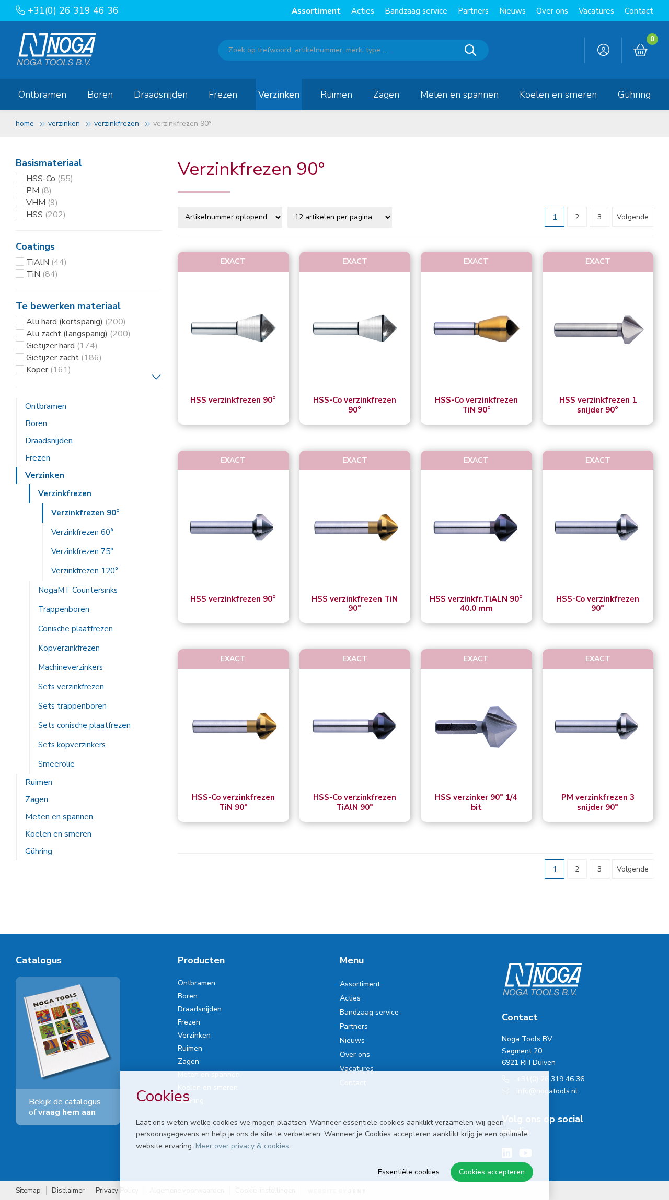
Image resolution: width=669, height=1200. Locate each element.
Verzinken (278, 94)
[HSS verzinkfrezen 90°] (233, 330)
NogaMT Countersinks (78, 590)
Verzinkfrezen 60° (82, 532)
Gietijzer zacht (64, 357)
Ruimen (336, 94)
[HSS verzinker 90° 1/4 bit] (476, 727)
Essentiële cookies (409, 1172)
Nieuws (512, 11)
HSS (46, 214)
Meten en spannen (459, 94)
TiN (42, 274)
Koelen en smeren (558, 94)
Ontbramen (42, 94)
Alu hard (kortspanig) (76, 321)
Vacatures (596, 11)
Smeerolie (56, 764)
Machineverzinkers (70, 667)
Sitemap (28, 1191)
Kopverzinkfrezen (69, 648)
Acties (362, 11)
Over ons (552, 11)
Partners (473, 11)
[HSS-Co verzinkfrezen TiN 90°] (476, 330)
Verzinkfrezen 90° (85, 513)
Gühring (634, 94)
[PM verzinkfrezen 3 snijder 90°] (598, 727)
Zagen (386, 94)
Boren (100, 94)
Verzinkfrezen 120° (84, 571)
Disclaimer (68, 1191)
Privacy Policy (117, 1191)
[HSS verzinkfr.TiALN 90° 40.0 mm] (476, 528)
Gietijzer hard (62, 345)
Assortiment (316, 11)
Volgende (633, 217)
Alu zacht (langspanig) (78, 333)
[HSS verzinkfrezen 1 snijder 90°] (598, 330)
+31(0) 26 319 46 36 (72, 10)
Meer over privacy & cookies (242, 1146)
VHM (42, 202)
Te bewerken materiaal (68, 306)
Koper (48, 369)
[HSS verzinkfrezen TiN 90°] (355, 528)
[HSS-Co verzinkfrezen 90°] (355, 330)
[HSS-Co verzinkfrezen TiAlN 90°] (355, 727)
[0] (640, 50)
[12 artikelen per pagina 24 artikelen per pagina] (341, 216)
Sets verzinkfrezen (71, 686)
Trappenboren (63, 609)
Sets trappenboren (72, 706)
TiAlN (46, 262)
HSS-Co (49, 178)
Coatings (35, 246)
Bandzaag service (416, 11)
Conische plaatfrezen (75, 628)
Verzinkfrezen (116, 123)
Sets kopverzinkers (72, 744)
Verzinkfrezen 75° (82, 551)
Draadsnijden (161, 94)
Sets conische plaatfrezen (84, 725)
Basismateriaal (49, 163)
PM (39, 190)
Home (25, 123)
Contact (639, 11)
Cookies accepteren (492, 1172)
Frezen (223, 94)
